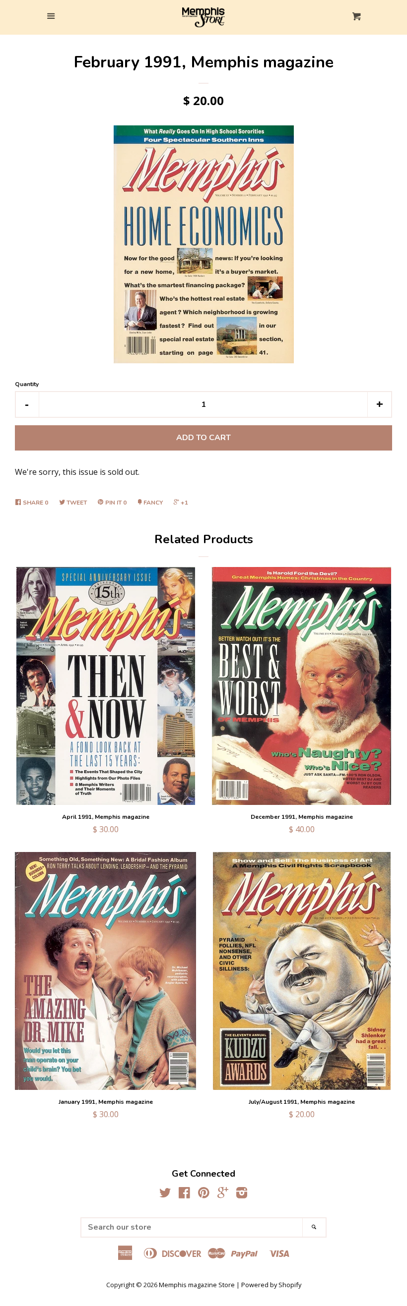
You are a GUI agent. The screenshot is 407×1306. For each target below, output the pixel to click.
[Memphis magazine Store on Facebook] (184, 1194)
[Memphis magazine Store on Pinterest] (204, 1194)
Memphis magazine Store (197, 1284)
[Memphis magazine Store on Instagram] (242, 1194)
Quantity (27, 384)
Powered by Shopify (271, 1284)
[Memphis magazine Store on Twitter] (165, 1194)
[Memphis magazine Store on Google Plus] (223, 1194)
